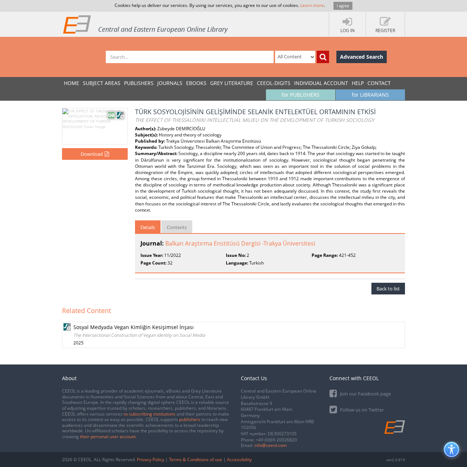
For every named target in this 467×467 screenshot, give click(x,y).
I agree (343, 5)
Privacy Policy (150, 459)
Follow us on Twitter (361, 409)
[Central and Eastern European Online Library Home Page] (146, 24)
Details (147, 227)
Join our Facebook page (365, 393)
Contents (177, 227)
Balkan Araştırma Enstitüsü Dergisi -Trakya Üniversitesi (240, 243)
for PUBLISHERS (301, 94)
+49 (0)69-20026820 (276, 440)
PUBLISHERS (139, 83)
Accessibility (239, 459)
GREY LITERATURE (231, 83)
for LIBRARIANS (370, 94)
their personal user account (108, 436)
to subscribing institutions (149, 414)
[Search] (323, 57)
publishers (189, 419)
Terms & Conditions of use (195, 459)
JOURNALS (169, 83)
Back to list (388, 288)
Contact (379, 83)
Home (71, 83)
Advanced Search (361, 56)
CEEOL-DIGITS (273, 83)
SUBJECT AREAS (101, 83)
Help (358, 83)
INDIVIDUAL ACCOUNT (321, 83)
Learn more (312, 5)
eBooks (196, 83)
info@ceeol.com (270, 445)
